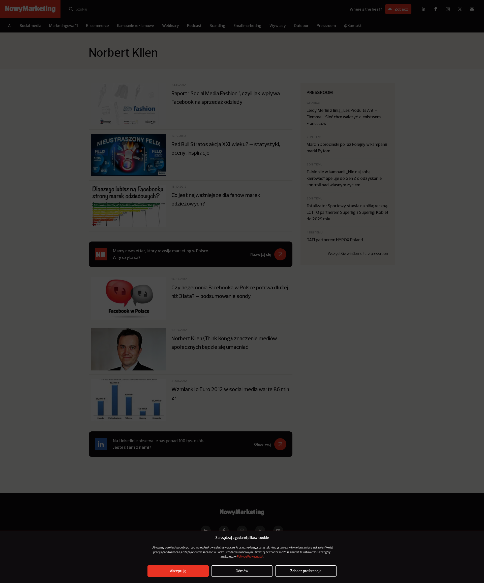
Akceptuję (178, 571)
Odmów (242, 571)
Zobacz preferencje (305, 571)
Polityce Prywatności (250, 557)
